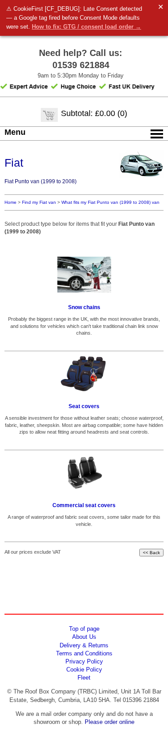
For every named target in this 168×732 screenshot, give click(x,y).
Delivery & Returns (84, 645)
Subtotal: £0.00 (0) (94, 113)
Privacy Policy (84, 661)
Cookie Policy (84, 669)
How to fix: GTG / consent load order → (86, 26)
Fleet (84, 677)
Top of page (84, 628)
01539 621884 (80, 65)
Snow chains (84, 307)
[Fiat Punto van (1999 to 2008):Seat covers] (84, 374)
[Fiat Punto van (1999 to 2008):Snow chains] (84, 275)
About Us (84, 636)
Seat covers (84, 406)
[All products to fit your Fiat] (141, 179)
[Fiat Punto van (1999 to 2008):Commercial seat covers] (84, 473)
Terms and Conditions (84, 653)
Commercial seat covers (84, 505)
